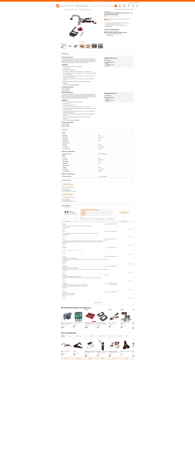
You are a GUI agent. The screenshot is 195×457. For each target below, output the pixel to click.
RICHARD (64, 270)
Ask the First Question (68, 184)
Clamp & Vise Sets (73, 9)
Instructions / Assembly (109, 64)
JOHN (64, 252)
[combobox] (95, 6)
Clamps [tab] (69, 335)
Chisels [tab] (126, 335)
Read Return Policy (110, 35)
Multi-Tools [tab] (92, 335)
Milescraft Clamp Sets (87, 9)
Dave (64, 278)
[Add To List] (130, 13)
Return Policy (65, 83)
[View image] (63, 46)
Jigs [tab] (86, 335)
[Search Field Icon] (116, 6)
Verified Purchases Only (100, 218)
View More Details (108, 26)
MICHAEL (64, 287)
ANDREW (64, 243)
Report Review (131, 236)
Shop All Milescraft (107, 60)
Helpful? (64, 228)
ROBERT (64, 261)
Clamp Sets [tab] (119, 335)
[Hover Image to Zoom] (82, 26)
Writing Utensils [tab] (78, 335)
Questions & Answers (115, 15)
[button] (97, 54)
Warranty (107, 63)
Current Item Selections (110, 218)
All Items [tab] (63, 335)
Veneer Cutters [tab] (111, 335)
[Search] (75, 218)
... (62, 9)
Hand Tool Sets (66, 9)
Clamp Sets (80, 9)
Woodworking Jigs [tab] (101, 335)
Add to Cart (66, 358)
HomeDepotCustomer (66, 234)
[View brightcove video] (94, 46)
